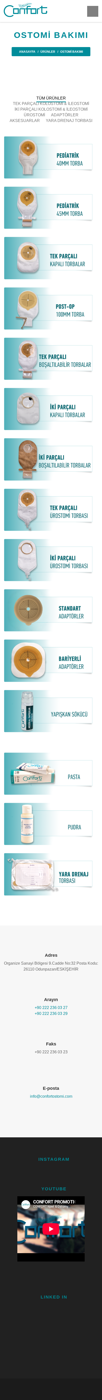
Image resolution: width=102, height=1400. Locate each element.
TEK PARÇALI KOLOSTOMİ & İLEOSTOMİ (51, 104)
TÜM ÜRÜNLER (51, 98)
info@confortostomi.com (51, 1096)
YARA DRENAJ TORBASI (69, 121)
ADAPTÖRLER (64, 115)
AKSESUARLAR (25, 121)
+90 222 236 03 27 (51, 1008)
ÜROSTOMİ (34, 115)
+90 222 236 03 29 (51, 1013)
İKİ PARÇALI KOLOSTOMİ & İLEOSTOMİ (51, 109)
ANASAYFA (27, 51)
